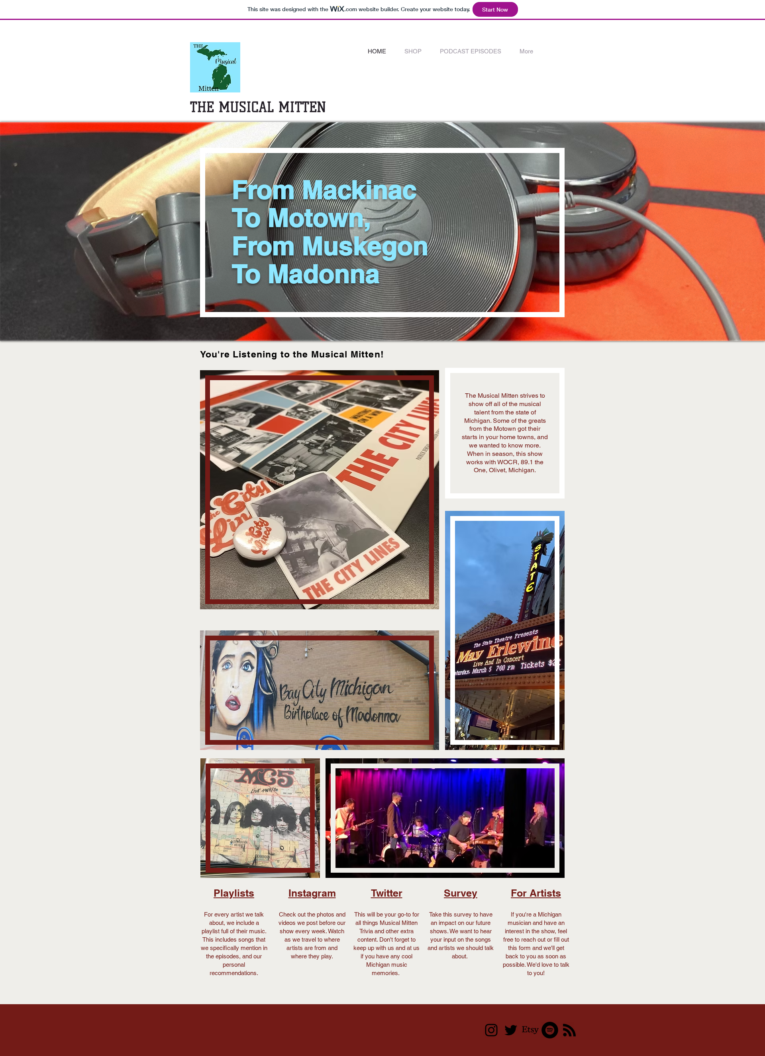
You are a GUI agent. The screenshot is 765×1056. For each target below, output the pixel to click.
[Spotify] (549, 1030)
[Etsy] (530, 1030)
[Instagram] (491, 1030)
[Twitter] (510, 1030)
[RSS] (569, 1030)
